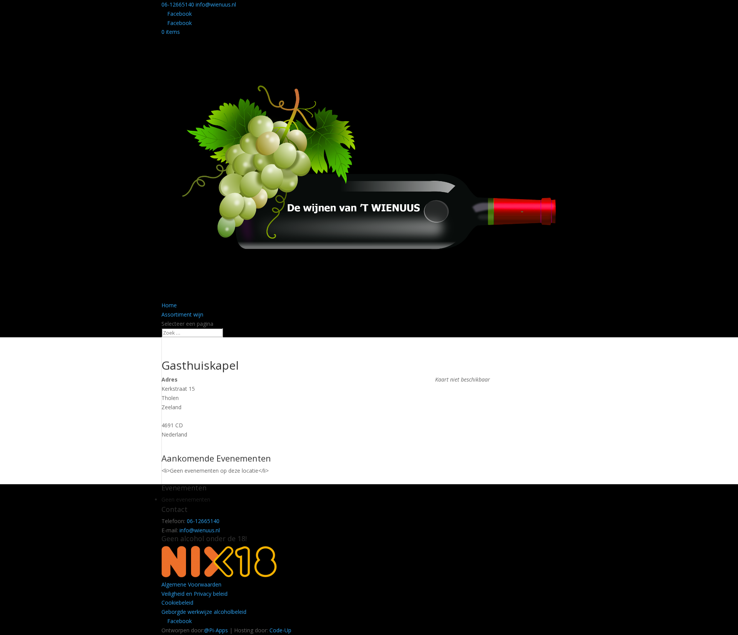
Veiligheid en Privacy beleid (194, 593)
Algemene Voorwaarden (191, 584)
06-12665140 (177, 4)
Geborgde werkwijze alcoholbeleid (203, 611)
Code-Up (280, 630)
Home (169, 305)
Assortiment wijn (182, 314)
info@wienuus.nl (200, 530)
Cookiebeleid (177, 602)
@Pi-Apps (216, 630)
